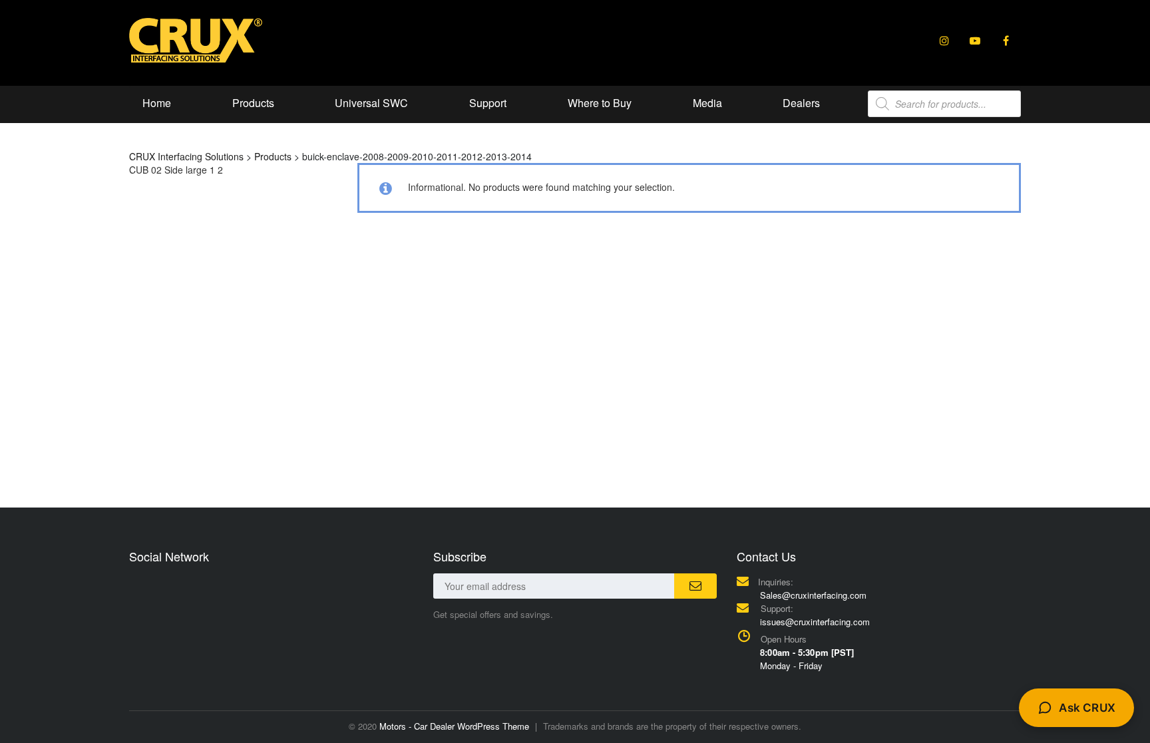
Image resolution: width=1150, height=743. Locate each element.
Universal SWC (371, 102)
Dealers (801, 102)
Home (156, 102)
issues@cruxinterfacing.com (815, 621)
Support (487, 102)
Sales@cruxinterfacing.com (813, 595)
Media (707, 102)
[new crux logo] (195, 39)
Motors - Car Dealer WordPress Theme (454, 726)
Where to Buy (600, 102)
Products (253, 102)
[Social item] (944, 41)
